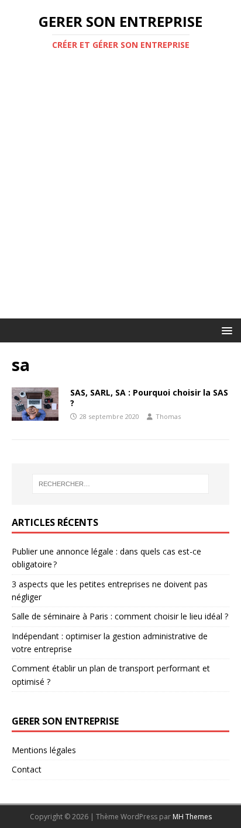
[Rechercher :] (121, 484)
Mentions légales (44, 750)
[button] (225, 329)
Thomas (168, 416)
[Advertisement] (120, 192)
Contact (27, 769)
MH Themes (192, 817)
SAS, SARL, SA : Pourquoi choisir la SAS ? (149, 397)
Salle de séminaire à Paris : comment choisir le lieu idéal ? (120, 616)
